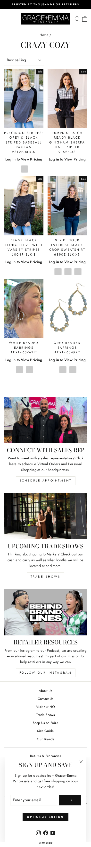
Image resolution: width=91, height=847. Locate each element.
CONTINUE (24, 434)
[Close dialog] (86, 397)
